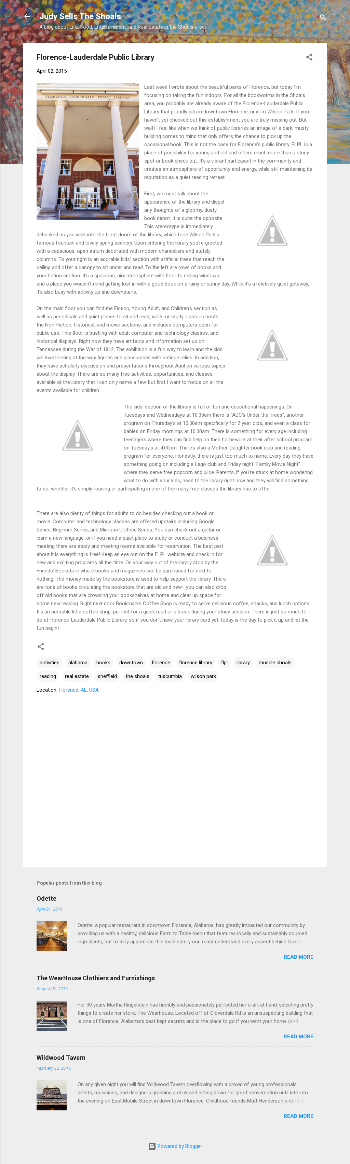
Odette (46, 898)
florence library (195, 663)
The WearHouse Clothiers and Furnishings (96, 978)
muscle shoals (275, 663)
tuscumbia (170, 676)
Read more (298, 957)
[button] (309, 58)
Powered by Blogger (179, 1146)
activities (49, 663)
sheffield (107, 676)
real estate (77, 676)
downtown (131, 663)
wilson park (203, 676)
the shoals (137, 676)
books (103, 663)
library (243, 663)
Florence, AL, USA (79, 690)
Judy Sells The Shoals (80, 16)
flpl (224, 663)
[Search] (323, 18)
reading (48, 676)
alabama (78, 663)
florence (161, 663)
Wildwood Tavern (61, 1057)
